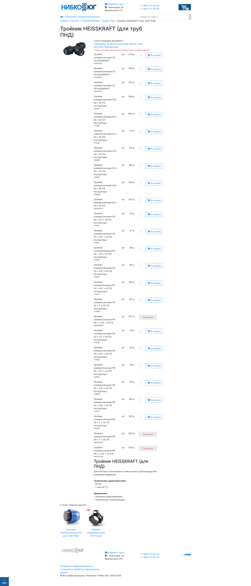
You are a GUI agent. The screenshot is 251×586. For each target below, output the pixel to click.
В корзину (155, 55)
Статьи (78, 16)
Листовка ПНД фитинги (106, 47)
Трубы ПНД (108, 20)
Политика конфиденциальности (76, 566)
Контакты (87, 16)
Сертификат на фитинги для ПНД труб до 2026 (118, 44)
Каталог (96, 16)
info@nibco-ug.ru (115, 4)
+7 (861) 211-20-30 (149, 8)
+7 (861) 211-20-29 (149, 5)
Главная (64, 20)
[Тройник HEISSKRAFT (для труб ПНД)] (75, 49)
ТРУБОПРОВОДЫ (91, 20)
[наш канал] (190, 554)
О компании (68, 16)
